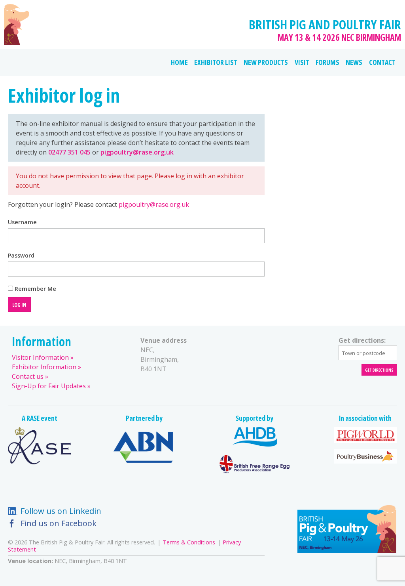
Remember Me (34, 288)
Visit (302, 62)
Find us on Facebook (59, 523)
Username (22, 222)
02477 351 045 (70, 152)
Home (179, 62)
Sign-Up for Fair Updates (49, 386)
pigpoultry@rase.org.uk (137, 152)
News (354, 62)
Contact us (28, 376)
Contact (382, 62)
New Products (266, 62)
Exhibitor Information (44, 367)
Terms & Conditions (189, 542)
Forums (327, 62)
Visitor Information (40, 357)
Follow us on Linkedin (61, 511)
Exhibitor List (215, 62)
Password (21, 255)
